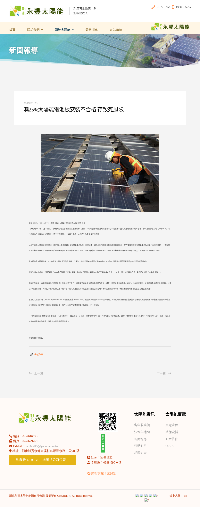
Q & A (169, 446)
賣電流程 (171, 425)
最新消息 (91, 29)
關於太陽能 (62, 29)
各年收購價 (142, 425)
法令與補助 (142, 432)
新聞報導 (140, 439)
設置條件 (171, 439)
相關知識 (140, 453)
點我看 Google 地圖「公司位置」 (42, 460)
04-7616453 (163, 6)
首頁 (12, 29)
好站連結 (116, 29)
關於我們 (33, 29)
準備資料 (171, 432)
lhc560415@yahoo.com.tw (41, 446)
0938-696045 (183, 6)
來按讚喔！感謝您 (103, 473)
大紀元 (38, 355)
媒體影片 (140, 446)
